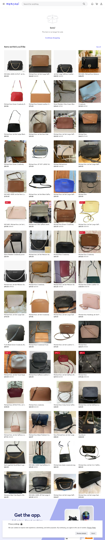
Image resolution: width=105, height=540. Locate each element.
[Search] (84, 4)
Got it (93, 533)
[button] (92, 4)
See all (98, 47)
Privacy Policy (91, 528)
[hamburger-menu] (4, 4)
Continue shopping (52, 38)
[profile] (101, 4)
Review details (81, 533)
